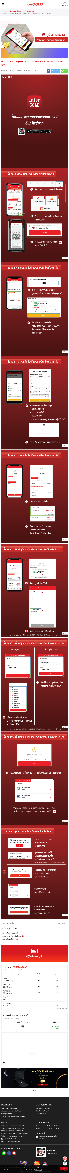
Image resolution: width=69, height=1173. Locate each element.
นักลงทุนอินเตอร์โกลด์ (8, 1114)
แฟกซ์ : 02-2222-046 (9, 1139)
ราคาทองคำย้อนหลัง (61, 1008)
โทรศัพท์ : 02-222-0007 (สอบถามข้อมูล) (15, 1133)
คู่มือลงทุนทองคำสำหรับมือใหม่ (11, 1111)
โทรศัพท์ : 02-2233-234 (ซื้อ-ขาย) (13, 1136)
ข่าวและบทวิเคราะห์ (16, 11)
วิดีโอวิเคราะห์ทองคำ (42, 1111)
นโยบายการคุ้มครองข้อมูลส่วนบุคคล (13, 1116)
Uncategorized (29, 11)
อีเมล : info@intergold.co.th (11, 1141)
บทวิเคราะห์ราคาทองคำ (43, 1108)
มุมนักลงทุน (6, 1105)
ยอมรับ (63, 1169)
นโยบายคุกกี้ (38, 1170)
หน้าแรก (5, 11)
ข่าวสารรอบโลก (41, 1114)
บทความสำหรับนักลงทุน (9, 1108)
